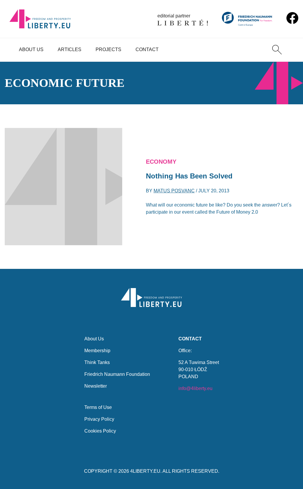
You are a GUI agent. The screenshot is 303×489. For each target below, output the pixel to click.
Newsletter (95, 386)
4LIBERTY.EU (145, 471)
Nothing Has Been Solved (189, 176)
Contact (147, 49)
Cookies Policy (100, 430)
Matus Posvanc (174, 190)
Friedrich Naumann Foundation (117, 374)
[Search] (277, 49)
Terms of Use (98, 407)
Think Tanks (97, 362)
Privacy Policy (99, 419)
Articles (69, 49)
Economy (161, 161)
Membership (97, 350)
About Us (31, 49)
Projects (108, 49)
